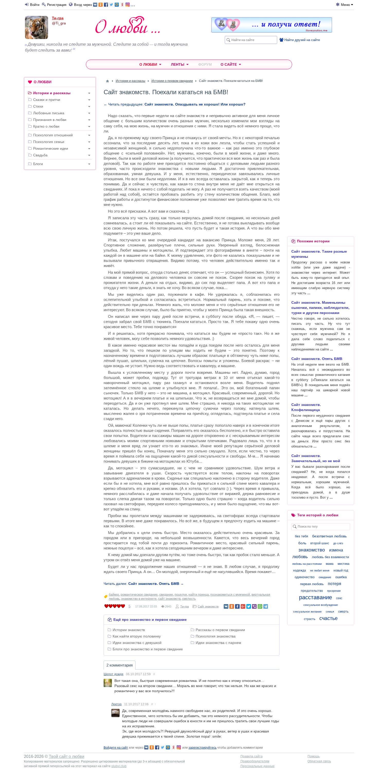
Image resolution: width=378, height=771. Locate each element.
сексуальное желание (307, 611)
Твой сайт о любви (66, 756)
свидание (166, 594)
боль (302, 543)
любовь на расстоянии (307, 563)
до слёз (338, 543)
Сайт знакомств (208, 606)
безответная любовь (329, 536)
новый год (341, 570)
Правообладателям (254, 761)
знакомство (312, 550)
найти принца (198, 594)
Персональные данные (257, 766)
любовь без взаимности (330, 557)
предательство (312, 591)
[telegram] (265, 606)
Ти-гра (58, 18)
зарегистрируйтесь (202, 747)
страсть (309, 619)
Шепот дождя (113, 674)
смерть (343, 611)
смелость (189, 599)
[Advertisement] (60, 252)
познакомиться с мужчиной (230, 594)
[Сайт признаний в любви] (271, 31)
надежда (299, 570)
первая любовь (312, 584)
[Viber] (254, 606)
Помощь (314, 756)
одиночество (304, 577)
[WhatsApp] (260, 606)
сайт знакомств (169, 599)
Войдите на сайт (116, 747)
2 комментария (119, 665)
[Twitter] (248, 606)
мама (330, 564)
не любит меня (319, 570)
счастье (328, 618)
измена (336, 550)
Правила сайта (251, 756)
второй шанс (319, 543)
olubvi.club (119, 766)
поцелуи (181, 594)
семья (330, 611)
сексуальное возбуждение (320, 604)
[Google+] (243, 606)
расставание (315, 597)
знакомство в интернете (139, 599)
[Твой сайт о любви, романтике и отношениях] (127, 24)
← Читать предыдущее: (175, 104)
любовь (300, 556)
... (132, 4)
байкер (114, 594)
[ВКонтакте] (226, 606)
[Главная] (107, 81)
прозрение (334, 590)
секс (339, 598)
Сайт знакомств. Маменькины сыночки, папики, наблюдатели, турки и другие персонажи (320, 307)
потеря (334, 584)
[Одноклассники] (231, 606)
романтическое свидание (139, 594)
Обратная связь (319, 761)
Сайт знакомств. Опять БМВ (316, 359)
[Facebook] (237, 606)
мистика (343, 564)
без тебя (301, 536)
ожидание (325, 577)
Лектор (116, 704)
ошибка (341, 577)
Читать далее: (144, 584)
